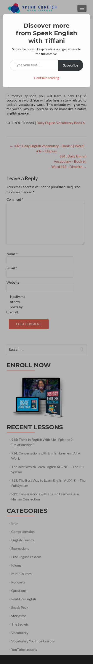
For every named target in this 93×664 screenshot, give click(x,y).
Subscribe (70, 65)
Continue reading (46, 78)
